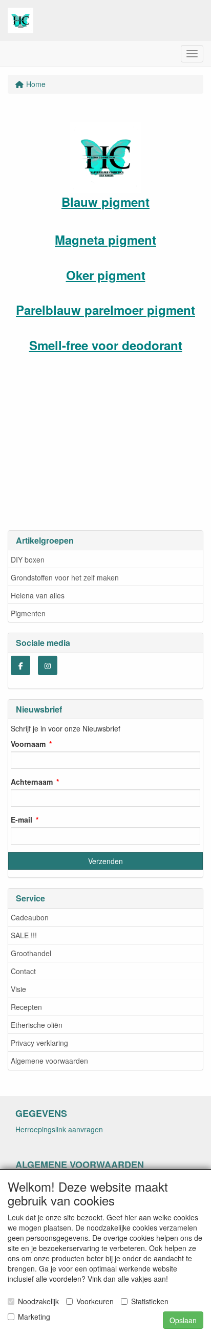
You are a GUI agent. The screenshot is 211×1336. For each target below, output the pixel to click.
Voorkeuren (95, 1301)
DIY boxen (28, 559)
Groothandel (31, 953)
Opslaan (183, 1320)
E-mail (21, 819)
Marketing (34, 1316)
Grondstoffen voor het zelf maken (65, 577)
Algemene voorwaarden (49, 1060)
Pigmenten (28, 613)
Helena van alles (38, 595)
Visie (18, 989)
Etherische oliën (36, 1025)
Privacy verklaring (39, 1043)
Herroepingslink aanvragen (59, 1129)
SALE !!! (24, 935)
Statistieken (149, 1301)
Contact (23, 971)
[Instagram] (47, 665)
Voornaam (28, 744)
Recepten (26, 1007)
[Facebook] (20, 665)
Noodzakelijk (38, 1301)
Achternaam (32, 782)
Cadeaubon (30, 917)
